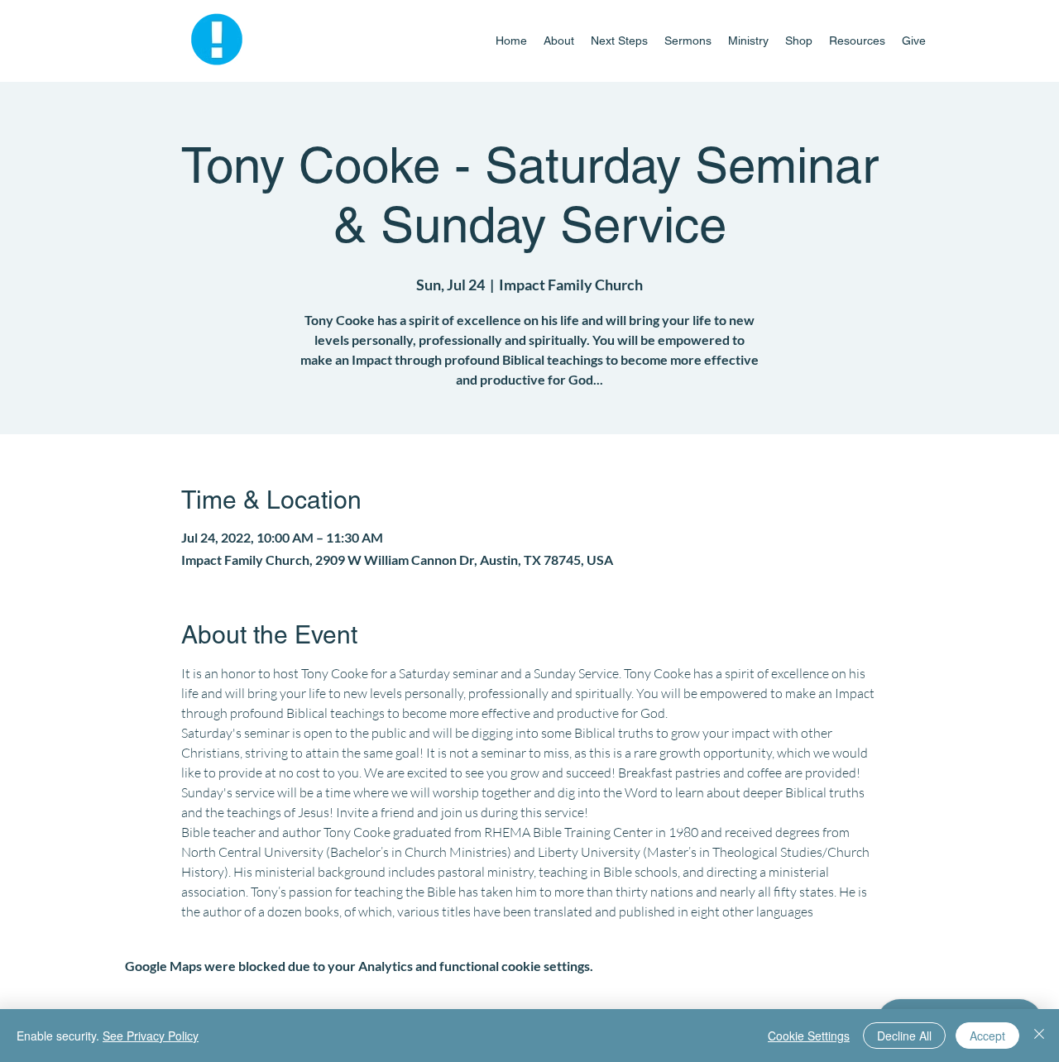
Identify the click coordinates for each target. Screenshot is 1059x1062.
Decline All (904, 1035)
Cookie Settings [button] (809, 1035)
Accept (987, 1035)
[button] (748, 40)
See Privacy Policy (151, 1035)
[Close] (1039, 1035)
